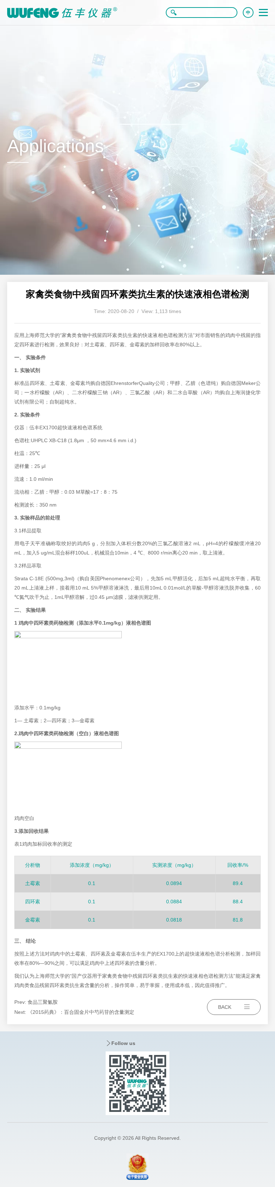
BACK (224, 1007)
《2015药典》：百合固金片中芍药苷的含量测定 (81, 1012)
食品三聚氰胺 (43, 1002)
